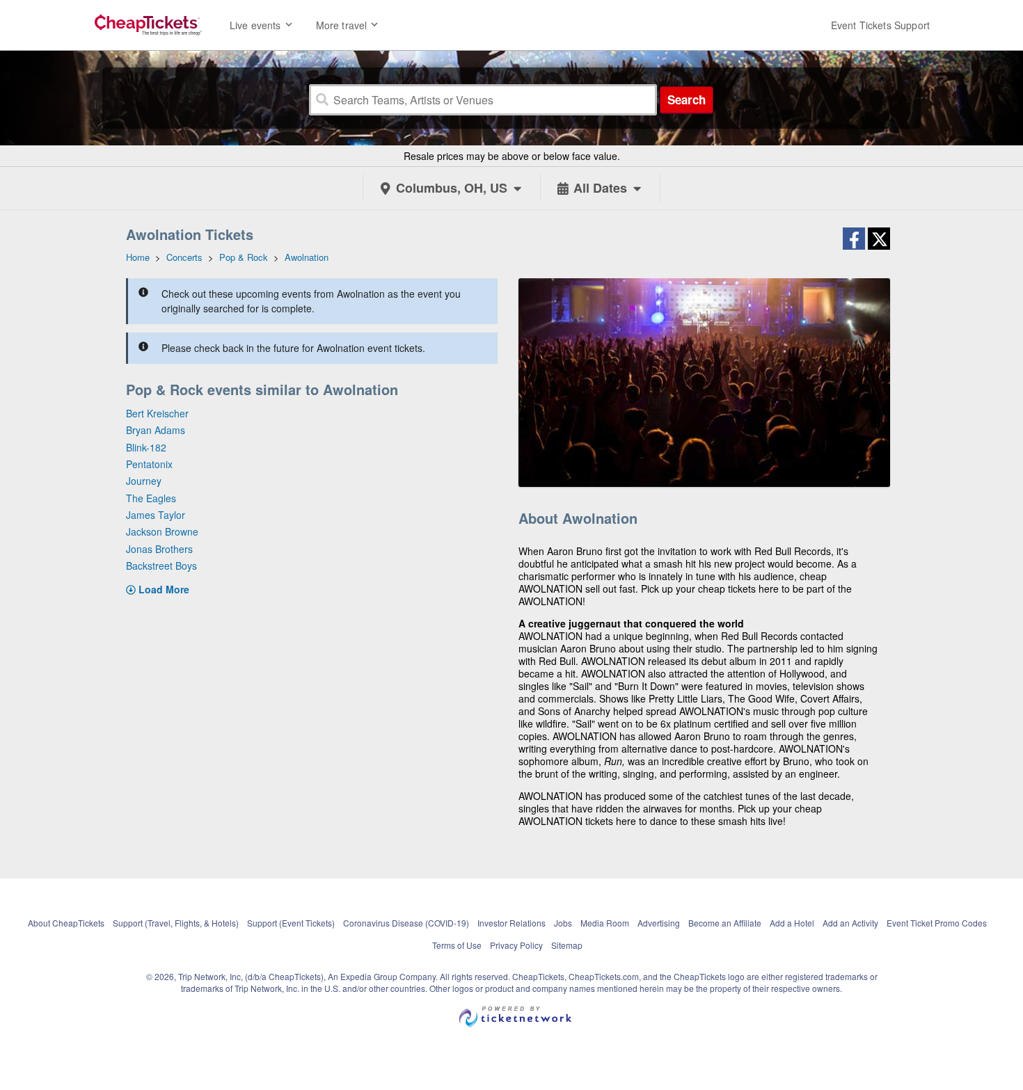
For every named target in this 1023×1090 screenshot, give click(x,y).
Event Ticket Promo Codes (937, 923)
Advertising (658, 923)
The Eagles (151, 498)
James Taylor (155, 515)
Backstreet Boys (161, 565)
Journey (143, 481)
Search (686, 99)
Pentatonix (149, 464)
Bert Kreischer (157, 413)
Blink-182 (146, 447)
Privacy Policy (516, 945)
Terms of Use (457, 945)
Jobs (563, 923)
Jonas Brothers (159, 549)
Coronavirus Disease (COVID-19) (406, 923)
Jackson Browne (162, 531)
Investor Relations (511, 923)
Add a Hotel (792, 923)
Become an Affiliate (724, 923)
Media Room (604, 923)
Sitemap (566, 945)
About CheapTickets (66, 923)
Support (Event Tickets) (291, 923)
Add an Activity (850, 923)
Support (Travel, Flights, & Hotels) (176, 923)
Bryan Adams (155, 430)
